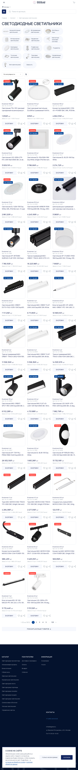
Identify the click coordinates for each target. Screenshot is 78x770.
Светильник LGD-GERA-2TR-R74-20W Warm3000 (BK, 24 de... (13, 158)
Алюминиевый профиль (9, 665)
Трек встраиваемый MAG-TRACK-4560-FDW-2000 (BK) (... (64, 355)
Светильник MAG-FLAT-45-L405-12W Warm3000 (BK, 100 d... (38, 404)
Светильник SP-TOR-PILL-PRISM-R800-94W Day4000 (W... (13, 454)
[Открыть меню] (4, 2)
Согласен (66, 757)
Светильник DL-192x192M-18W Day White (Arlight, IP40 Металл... (38, 158)
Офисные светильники (9, 676)
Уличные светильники (9, 706)
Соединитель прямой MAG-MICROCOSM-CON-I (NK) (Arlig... (64, 503)
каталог (5, 657)
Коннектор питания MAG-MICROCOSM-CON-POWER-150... (13, 552)
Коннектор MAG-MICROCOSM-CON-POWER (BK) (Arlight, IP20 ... (64, 552)
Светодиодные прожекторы (11, 661)
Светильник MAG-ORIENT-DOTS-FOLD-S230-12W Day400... (13, 306)
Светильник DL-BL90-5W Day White (37, 454)
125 (52, 622)
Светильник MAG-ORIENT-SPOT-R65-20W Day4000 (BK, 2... (13, 404)
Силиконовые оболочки (9, 702)
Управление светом (8, 710)
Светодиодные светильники (11, 699)
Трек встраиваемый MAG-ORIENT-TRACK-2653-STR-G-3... (38, 257)
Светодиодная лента (8, 683)
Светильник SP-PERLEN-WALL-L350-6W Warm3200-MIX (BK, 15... (64, 454)
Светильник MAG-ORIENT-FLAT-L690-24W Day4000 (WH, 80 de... (38, 306)
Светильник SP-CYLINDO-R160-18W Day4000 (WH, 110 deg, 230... (64, 257)
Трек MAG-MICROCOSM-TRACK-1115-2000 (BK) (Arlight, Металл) (13, 503)
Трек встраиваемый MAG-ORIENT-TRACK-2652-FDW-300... (13, 355)
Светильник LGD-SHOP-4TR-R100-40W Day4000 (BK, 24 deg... (64, 404)
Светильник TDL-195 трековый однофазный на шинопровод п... (13, 109)
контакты (50, 712)
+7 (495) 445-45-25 (52, 719)
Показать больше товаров (38, 629)
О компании (45, 661)
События (25, 672)
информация (46, 657)
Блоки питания (6, 668)
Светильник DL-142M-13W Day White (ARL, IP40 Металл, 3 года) (13, 208)
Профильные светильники (10, 680)
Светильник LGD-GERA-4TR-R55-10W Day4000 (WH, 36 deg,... (39, 601)
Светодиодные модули (9, 695)
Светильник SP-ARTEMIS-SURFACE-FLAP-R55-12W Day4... (13, 257)
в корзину (9, 124)
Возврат (24, 668)
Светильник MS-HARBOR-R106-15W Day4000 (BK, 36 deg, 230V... (38, 208)
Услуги (43, 665)
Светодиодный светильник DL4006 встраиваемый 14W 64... (38, 109)
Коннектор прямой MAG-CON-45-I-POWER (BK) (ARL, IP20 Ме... (64, 109)
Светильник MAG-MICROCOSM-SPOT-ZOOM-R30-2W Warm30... (38, 552)
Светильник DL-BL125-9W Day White (63, 158)
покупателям (27, 657)
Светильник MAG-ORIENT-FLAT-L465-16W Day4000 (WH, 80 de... (38, 355)
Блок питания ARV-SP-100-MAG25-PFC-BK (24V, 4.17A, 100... (13, 601)
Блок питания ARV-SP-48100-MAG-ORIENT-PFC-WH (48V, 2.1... (64, 306)
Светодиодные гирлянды (10, 687)
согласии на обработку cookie (15, 762)
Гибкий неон (6, 672)
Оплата (24, 665)
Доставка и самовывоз (29, 661)
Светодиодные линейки (9, 691)
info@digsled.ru (51, 727)
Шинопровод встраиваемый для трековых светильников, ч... (64, 208)
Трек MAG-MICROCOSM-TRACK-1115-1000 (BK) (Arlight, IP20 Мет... (39, 503)
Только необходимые (49, 757)
